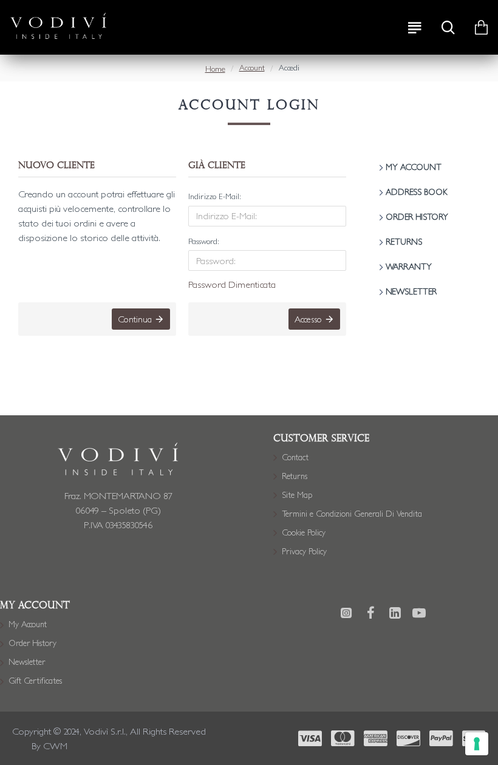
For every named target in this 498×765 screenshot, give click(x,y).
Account (252, 67)
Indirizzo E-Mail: (214, 196)
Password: (203, 241)
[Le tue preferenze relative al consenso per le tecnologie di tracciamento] (476, 743)
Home (215, 68)
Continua (135, 319)
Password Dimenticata (232, 284)
